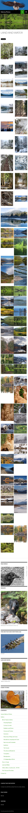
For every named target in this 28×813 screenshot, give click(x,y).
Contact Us (3, 773)
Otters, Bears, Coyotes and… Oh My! (11, 767)
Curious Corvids (8, 725)
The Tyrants (6, 748)
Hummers (6, 734)
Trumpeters (6, 753)
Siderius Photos (5, 12)
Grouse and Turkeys (8, 731)
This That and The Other (8, 770)
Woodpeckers (7, 756)
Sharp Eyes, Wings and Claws (11, 736)
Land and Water (6, 765)
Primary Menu (26, 12)
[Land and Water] (14, 671)
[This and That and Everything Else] (12, 643)
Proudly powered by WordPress (7, 811)
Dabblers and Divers (8, 728)
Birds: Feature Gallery (7, 719)
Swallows (6, 745)
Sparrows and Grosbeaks (9, 742)
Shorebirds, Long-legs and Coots (11, 739)
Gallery (2, 717)
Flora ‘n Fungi (5, 762)
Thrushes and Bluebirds (9, 750)
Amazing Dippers (8, 722)
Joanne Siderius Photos (6, 714)
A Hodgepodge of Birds (9, 759)
